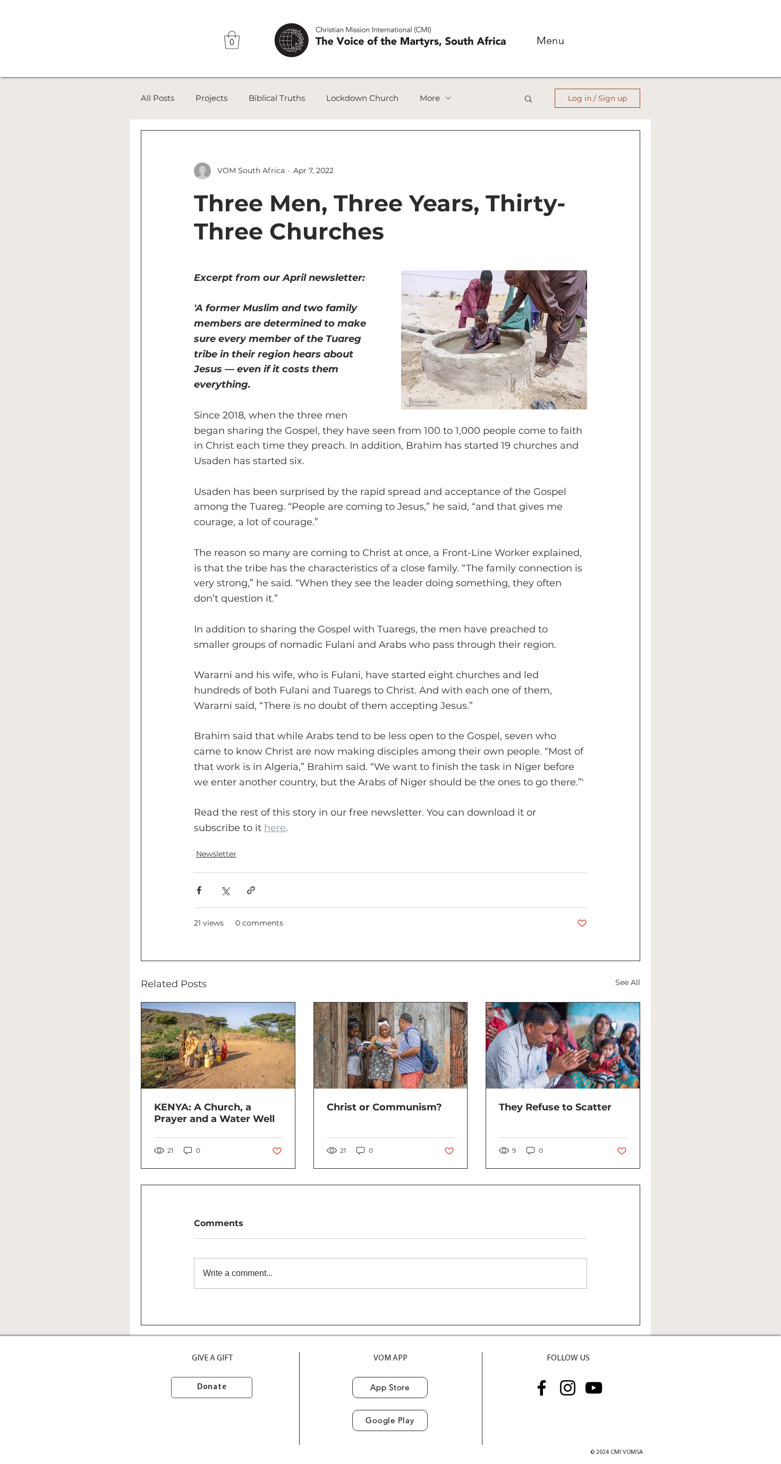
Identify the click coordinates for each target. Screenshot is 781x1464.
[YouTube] (593, 1387)
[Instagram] (567, 1387)
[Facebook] (541, 1387)
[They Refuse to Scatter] (563, 1046)
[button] (232, 40)
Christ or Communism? (384, 1107)
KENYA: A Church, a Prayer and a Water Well (214, 1113)
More (430, 98)
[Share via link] (251, 890)
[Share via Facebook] (199, 890)
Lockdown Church (362, 98)
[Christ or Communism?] (391, 1046)
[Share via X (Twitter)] (225, 890)
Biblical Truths (277, 98)
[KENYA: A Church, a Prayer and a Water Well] (218, 1046)
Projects (211, 98)
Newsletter (216, 854)
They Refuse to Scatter (555, 1107)
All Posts (157, 98)
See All (627, 982)
